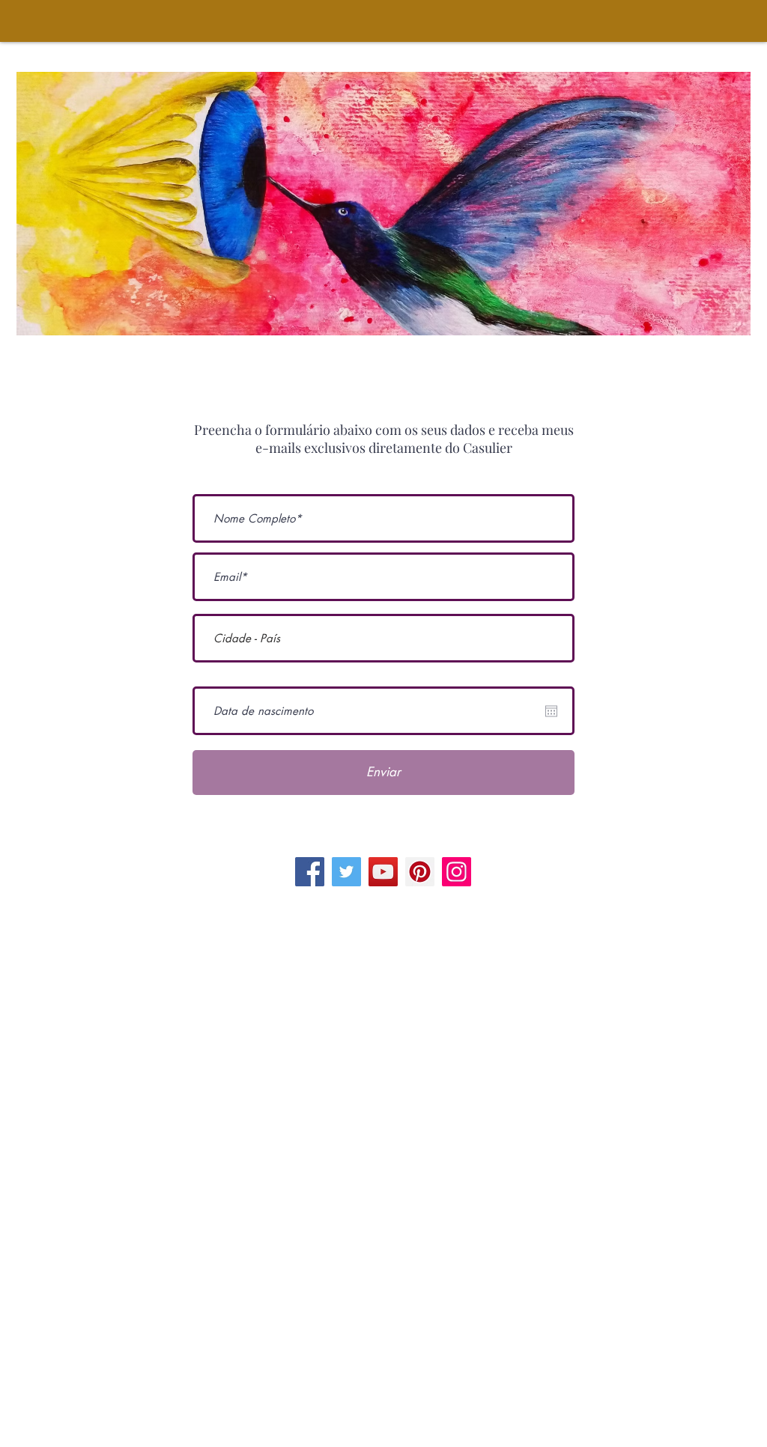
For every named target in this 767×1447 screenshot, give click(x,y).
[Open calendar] (551, 711)
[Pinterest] (419, 871)
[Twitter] (346, 871)
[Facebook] (309, 871)
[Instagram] (456, 871)
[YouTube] (383, 871)
